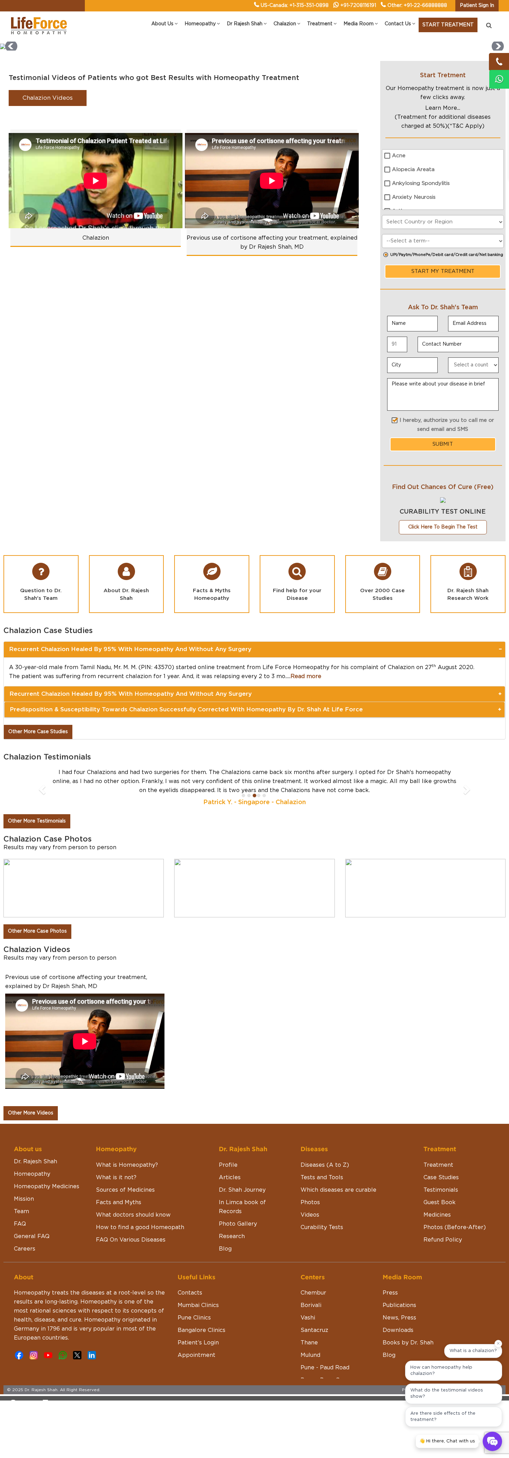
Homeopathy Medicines (46, 1186)
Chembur (313, 1293)
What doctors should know (133, 1215)
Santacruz (314, 1330)
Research (232, 1236)
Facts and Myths (118, 1202)
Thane (309, 1342)
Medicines (437, 1215)
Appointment (196, 1355)
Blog (225, 1249)
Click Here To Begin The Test (442, 527)
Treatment (438, 1165)
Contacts (190, 1293)
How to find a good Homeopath (140, 1227)
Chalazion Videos (48, 98)
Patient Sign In (477, 5)
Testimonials (440, 1190)
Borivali (311, 1305)
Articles (230, 1177)
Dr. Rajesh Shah (35, 1161)
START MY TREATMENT (442, 271)
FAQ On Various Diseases (131, 1240)
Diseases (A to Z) (325, 1165)
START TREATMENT (448, 25)
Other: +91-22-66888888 (417, 5)
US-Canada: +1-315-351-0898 (295, 5)
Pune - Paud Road (325, 1367)
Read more (306, 676)
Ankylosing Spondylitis (421, 183)
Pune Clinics (194, 1318)
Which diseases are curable (338, 1190)
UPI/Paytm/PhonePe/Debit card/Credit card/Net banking (446, 255)
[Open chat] (492, 1441)
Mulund (310, 1355)
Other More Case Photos (37, 931)
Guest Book (439, 1202)
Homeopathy (32, 1174)
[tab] (254, 649)
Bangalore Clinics (201, 1330)
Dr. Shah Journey (242, 1190)
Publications (399, 1305)
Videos (310, 1215)
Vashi (308, 1318)
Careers (24, 1249)
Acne (398, 155)
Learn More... (442, 108)
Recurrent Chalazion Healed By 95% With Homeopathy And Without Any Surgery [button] (130, 649)
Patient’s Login (198, 1342)
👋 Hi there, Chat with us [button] (447, 1441)
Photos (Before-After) (454, 1227)
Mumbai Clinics (198, 1305)
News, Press (399, 1318)
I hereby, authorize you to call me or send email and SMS (447, 425)
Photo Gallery (238, 1224)
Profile (228, 1165)
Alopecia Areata (413, 169)
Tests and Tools (322, 1177)
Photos (310, 1202)
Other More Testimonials (37, 821)
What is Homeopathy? (127, 1165)
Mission (24, 1199)
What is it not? (116, 1177)
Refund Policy (442, 1240)
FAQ (20, 1224)
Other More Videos (30, 1113)
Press (390, 1293)
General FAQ (32, 1236)
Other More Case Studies (38, 731)
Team (21, 1211)
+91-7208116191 (358, 5)
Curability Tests (322, 1227)
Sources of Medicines (125, 1190)
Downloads (398, 1330)
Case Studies (441, 1177)
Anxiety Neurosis (414, 197)
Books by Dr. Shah (408, 1342)
